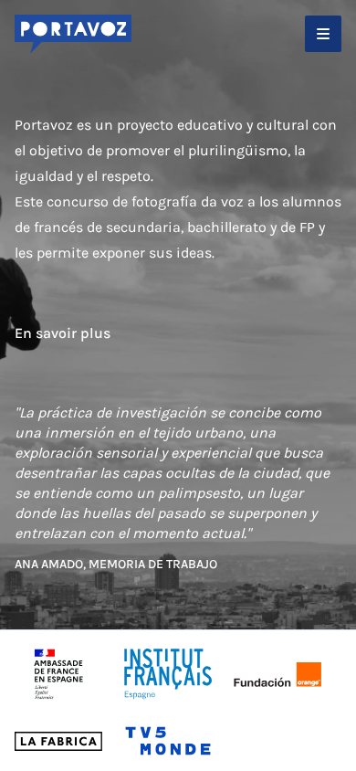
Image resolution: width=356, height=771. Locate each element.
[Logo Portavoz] (73, 34)
